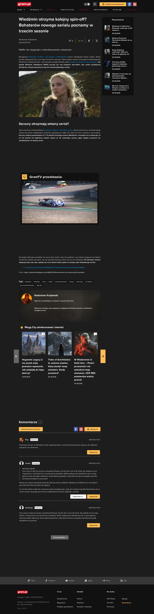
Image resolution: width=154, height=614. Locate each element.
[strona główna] (29, 4)
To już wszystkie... (59, 537)
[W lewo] (16, 356)
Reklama (80, 603)
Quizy (50, 10)
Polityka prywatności (65, 606)
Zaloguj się (94, 429)
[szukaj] (95, 4)
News (19, 10)
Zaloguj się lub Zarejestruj (114, 4)
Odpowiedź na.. (78, 497)
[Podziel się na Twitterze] (96, 41)
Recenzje (34, 10)
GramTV (110, 603)
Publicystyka (67, 10)
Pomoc (79, 599)
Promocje (84, 10)
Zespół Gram (62, 599)
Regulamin (61, 603)
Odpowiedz (93, 452)
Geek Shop (132, 10)
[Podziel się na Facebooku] (89, 41)
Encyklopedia (101, 10)
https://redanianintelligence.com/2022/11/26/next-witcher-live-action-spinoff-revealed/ (54, 272)
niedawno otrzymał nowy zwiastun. (83, 62)
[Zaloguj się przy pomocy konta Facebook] (129, 4)
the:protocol (126, 603)
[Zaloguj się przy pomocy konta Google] (135, 4)
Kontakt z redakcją (84, 606)
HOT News (111, 599)
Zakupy (124, 599)
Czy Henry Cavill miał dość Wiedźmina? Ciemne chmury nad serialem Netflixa (55, 267)
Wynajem (117, 10)
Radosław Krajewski (28, 39)
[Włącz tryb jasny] (87, 4)
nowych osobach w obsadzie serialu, (59, 130)
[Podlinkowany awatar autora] (26, 298)
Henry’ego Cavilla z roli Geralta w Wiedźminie (47, 57)
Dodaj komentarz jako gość (30, 429)
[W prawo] (102, 356)
